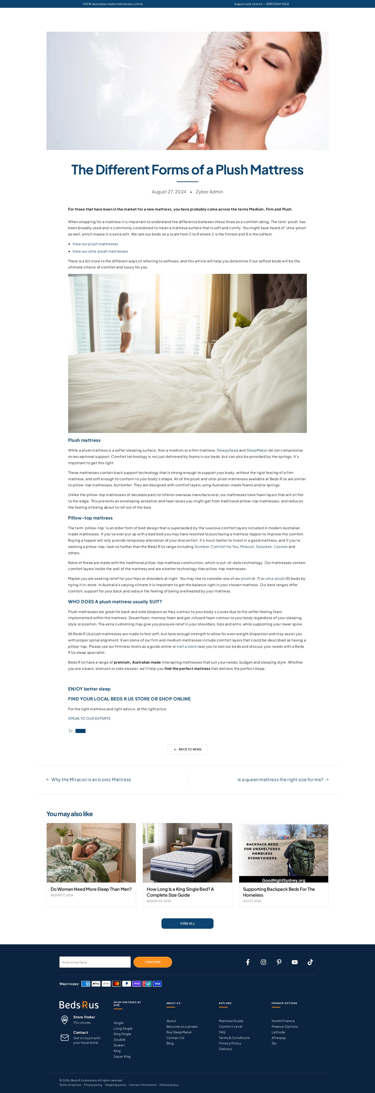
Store (142, 698)
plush (246, 578)
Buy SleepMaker (179, 1032)
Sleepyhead (227, 450)
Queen (119, 1045)
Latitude (278, 1032)
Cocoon (281, 546)
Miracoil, (247, 546)
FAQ (222, 1032)
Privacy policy (93, 1084)
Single (119, 1023)
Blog (170, 1043)
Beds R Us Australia (84, 1080)
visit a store (187, 646)
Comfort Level (230, 1026)
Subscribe (153, 962)
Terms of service (70, 1084)
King (117, 1051)
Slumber (201, 546)
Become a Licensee (182, 1026)
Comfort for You (224, 546)
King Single (122, 1034)
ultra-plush (275, 578)
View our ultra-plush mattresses (100, 251)
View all (187, 923)
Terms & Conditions (234, 1038)
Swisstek (264, 546)
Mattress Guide (231, 1021)
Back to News (190, 749)
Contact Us (175, 1038)
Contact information (143, 1084)
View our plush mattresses (95, 244)
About (171, 1021)
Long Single (123, 1028)
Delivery (225, 1049)
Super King (122, 1056)
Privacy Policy (230, 1043)
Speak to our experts (89, 718)
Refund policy (169, 1084)
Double (120, 1039)
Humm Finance (283, 1021)
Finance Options (285, 1026)
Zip (274, 1043)
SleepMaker (257, 450)
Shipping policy (115, 1084)
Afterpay (279, 1038)
